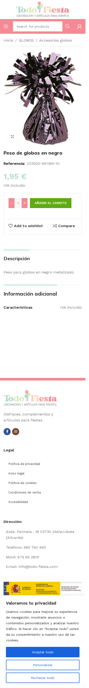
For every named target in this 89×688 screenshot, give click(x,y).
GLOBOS (26, 40)
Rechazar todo (43, 678)
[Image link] (30, 397)
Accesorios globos (55, 40)
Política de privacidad (24, 464)
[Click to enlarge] (12, 136)
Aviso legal (16, 473)
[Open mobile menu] (6, 26)
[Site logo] (43, 9)
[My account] (79, 26)
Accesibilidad (18, 502)
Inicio (8, 40)
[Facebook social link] (7, 431)
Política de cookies (22, 483)
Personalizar (42, 665)
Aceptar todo (43, 652)
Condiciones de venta (24, 492)
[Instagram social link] (15, 431)
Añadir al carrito (51, 203)
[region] (42, 641)
